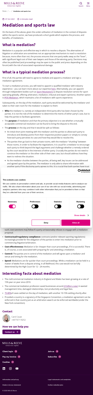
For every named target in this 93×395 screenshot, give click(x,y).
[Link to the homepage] (15, 4)
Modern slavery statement (11, 385)
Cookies (6, 362)
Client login (7, 351)
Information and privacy (10, 379)
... (9, 11)
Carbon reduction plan (55, 385)
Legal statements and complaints (59, 379)
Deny (46, 223)
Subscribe (52, 356)
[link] (3, 368)
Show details (79, 215)
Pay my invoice (9, 356)
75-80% (8, 293)
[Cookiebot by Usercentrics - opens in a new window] (79, 171)
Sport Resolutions (45, 91)
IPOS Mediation (11, 97)
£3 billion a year (71, 286)
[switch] (35, 206)
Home (4, 11)
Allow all (75, 223)
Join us (51, 351)
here (53, 89)
